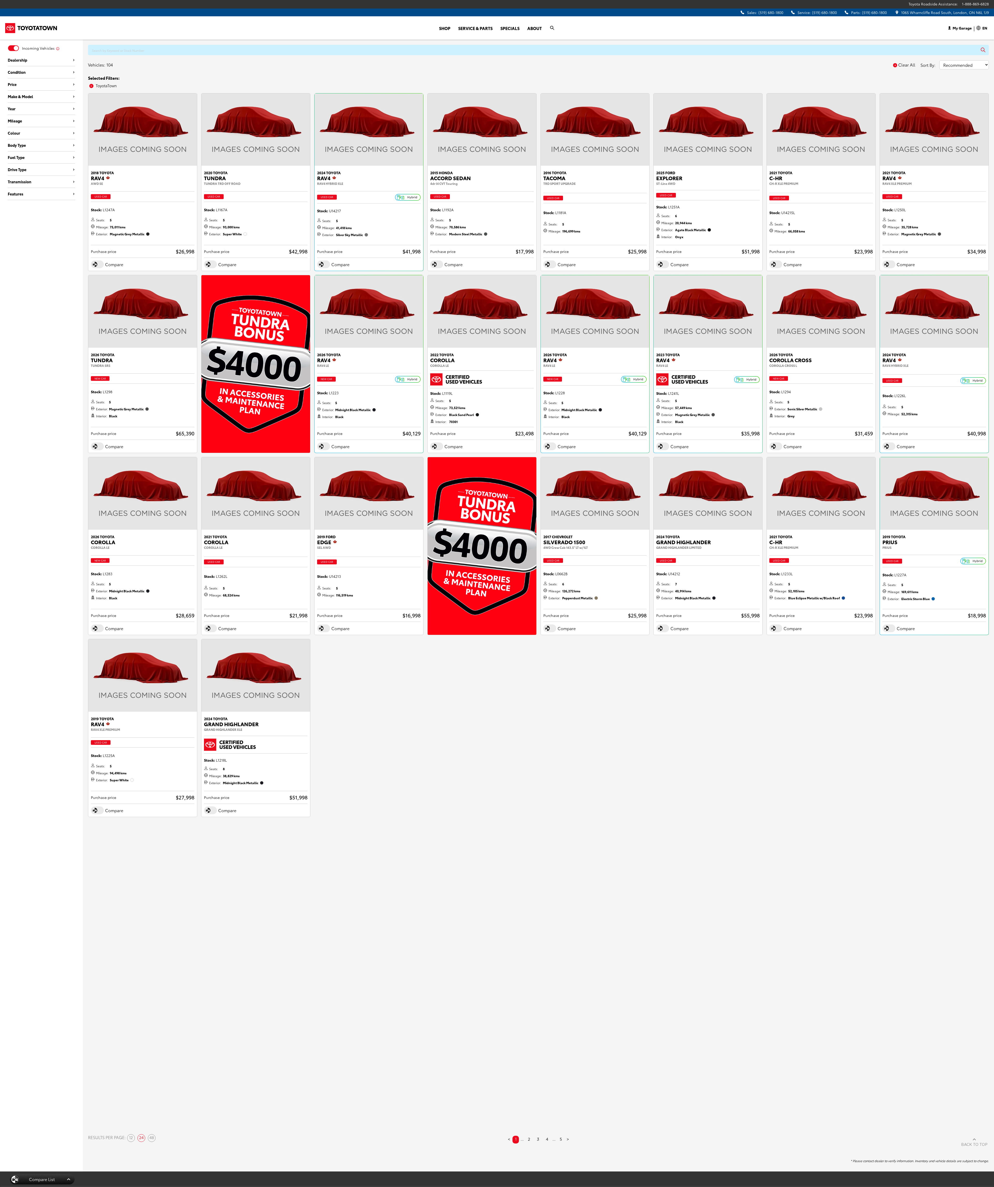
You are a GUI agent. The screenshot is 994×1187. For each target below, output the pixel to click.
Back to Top (974, 1145)
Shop (444, 28)
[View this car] (142, 129)
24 (141, 1138)
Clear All (906, 65)
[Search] (552, 28)
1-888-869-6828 (975, 3)
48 (151, 1138)
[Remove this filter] (92, 86)
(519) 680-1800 (770, 12)
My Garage (962, 28)
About (534, 28)
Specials (510, 28)
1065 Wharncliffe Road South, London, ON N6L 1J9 (945, 12)
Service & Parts (475, 28)
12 (131, 1138)
